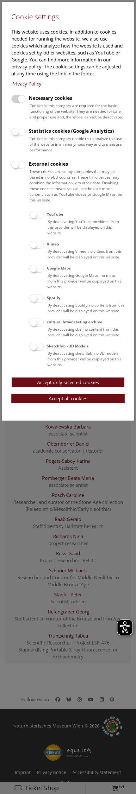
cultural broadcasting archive (74, 322)
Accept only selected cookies (68, 382)
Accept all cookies (68, 398)
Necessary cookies (50, 98)
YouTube (55, 214)
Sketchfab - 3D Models (68, 346)
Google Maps (59, 268)
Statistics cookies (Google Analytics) (71, 131)
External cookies (48, 164)
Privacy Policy (26, 83)
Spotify (53, 298)
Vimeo (53, 244)
